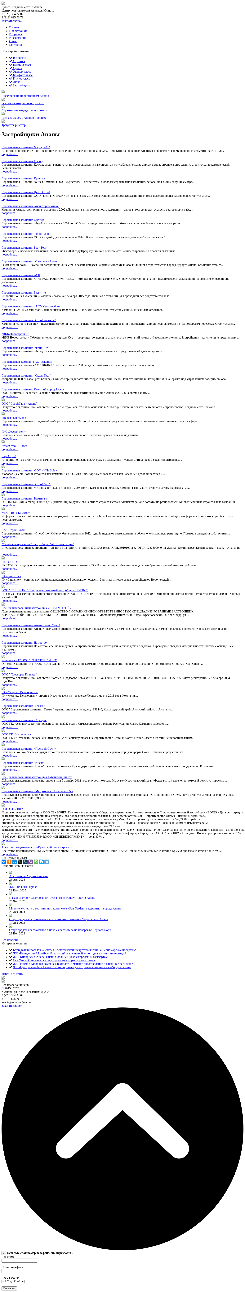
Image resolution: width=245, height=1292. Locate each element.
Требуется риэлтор (14, 125)
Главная (14, 27)
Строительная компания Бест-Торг (24, 247)
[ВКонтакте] (4, 862)
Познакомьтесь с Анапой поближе (24, 117)
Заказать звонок (12, 20)
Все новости (10, 940)
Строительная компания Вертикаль (25, 498)
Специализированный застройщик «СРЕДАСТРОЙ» (36, 608)
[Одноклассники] (9, 862)
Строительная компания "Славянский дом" (30, 261)
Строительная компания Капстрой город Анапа (33, 389)
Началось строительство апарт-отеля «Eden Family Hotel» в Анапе (52, 897)
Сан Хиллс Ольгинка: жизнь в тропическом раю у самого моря (54, 960)
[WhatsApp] (36, 862)
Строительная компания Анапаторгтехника (30, 206)
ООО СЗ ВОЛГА (13, 809)
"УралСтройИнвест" (15, 445)
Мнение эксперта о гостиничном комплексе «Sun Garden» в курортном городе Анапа (65, 908)
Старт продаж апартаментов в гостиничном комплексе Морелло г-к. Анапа (58, 919)
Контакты (15, 44)
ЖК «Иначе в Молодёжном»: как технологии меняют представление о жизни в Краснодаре (73, 963)
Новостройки (18, 30)
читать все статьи (13, 973)
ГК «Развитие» (11, 576)
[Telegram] (46, 862)
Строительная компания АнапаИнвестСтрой (31, 625)
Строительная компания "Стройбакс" (26, 484)
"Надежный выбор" (14, 417)
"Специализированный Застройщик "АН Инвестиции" (38, 544)
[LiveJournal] (25, 862)
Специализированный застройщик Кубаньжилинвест (37, 777)
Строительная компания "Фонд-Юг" (25, 347)
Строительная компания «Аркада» (24, 720)
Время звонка (10, 1278)
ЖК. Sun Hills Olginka (23, 887)
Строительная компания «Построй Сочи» (29, 748)
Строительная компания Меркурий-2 (26, 147)
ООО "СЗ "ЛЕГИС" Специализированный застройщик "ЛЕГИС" (45, 590)
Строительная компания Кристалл (24, 178)
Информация (17, 37)
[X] (20, 862)
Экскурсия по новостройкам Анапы (25, 95)
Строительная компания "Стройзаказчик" (29, 320)
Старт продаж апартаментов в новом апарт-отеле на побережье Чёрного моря (60, 930)
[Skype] (41, 862)
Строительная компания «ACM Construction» (31, 306)
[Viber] (30, 862)
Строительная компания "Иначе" (23, 762)
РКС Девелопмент (14, 431)
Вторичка (15, 34)
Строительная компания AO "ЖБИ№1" (28, 361)
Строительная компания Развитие (24, 292)
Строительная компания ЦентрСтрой (26, 192)
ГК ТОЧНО (9, 561)
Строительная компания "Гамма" (23, 706)
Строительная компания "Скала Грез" (26, 375)
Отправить (9, 1288)
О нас (13, 41)
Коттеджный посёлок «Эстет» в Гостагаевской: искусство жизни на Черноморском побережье (74, 950)
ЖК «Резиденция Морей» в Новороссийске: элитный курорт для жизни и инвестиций (69, 953)
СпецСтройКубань (14, 530)
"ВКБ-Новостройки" (15, 334)
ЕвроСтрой (9, 456)
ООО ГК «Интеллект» (16, 734)
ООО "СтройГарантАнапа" (20, 403)
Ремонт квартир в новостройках (23, 103)
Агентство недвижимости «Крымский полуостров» (35, 847)
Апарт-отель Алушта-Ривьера (28, 876)
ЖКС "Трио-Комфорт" (16, 512)
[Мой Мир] (14, 862)
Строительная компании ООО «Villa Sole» (29, 470)
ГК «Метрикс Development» (20, 692)
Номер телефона (12, 1267)
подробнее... (10, 154)
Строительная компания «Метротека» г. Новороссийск (37, 791)
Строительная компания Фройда (23, 220)
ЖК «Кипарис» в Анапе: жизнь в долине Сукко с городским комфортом (60, 956)
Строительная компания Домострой (25, 642)
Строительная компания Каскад (22, 161)
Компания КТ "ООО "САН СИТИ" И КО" (29, 660)
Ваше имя (8, 1256)
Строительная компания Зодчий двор (26, 233)
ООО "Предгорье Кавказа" (19, 674)
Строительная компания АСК (21, 275)
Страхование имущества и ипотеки (25, 110)
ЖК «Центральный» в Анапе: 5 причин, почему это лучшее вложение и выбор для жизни (72, 967)
